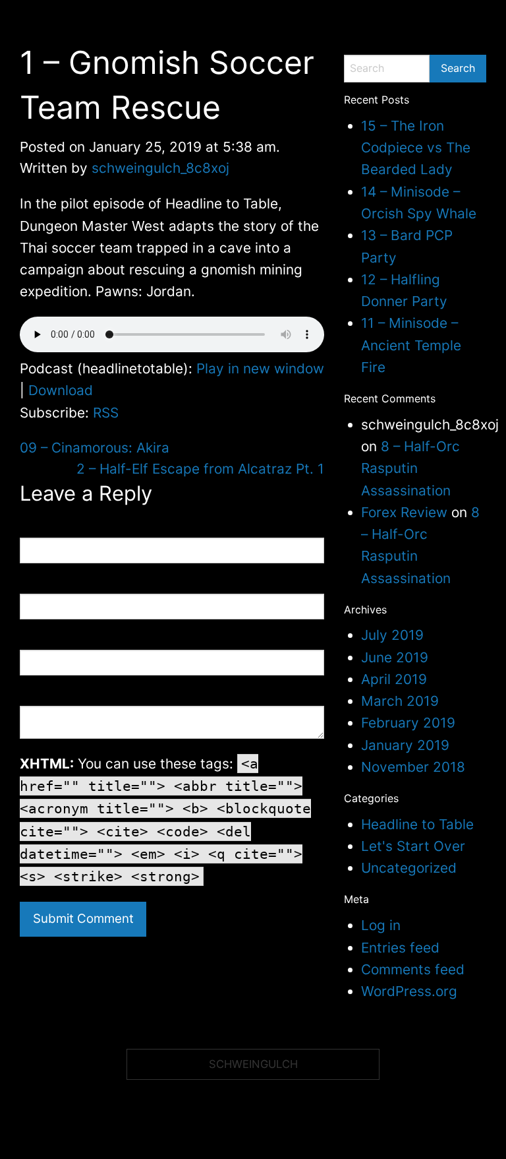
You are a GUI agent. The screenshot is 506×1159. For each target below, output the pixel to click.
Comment (40, 697)
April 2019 (394, 679)
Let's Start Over (413, 846)
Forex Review (404, 512)
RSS (106, 412)
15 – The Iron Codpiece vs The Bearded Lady (415, 147)
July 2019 (392, 635)
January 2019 (405, 745)
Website (37, 641)
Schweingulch (253, 1064)
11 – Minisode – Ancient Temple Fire (411, 345)
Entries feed (400, 947)
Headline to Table (417, 824)
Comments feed (412, 969)
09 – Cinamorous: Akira (94, 447)
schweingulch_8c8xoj (160, 168)
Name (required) (55, 529)
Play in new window (260, 368)
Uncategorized (409, 868)
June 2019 (394, 657)
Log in (381, 925)
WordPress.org (409, 991)
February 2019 (408, 722)
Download (60, 390)
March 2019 (400, 701)
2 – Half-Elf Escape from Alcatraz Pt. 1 (200, 468)
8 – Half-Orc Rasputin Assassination (410, 468)
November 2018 (413, 767)
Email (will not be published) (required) (102, 585)
